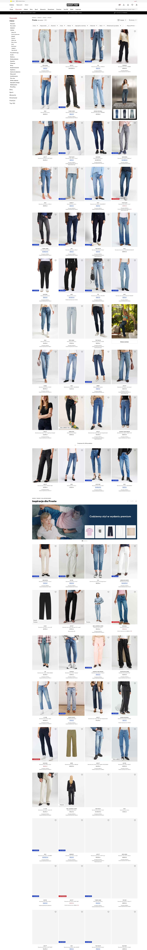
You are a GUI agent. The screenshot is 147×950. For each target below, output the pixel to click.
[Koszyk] (137, 5)
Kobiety (12, 4)
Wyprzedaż (43, 25)
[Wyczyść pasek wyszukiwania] (136, 9)
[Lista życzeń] (132, 5)
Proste (49, 17)
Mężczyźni (19, 4)
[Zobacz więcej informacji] (45, 73)
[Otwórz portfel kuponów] (119, 5)
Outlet (13, 1)
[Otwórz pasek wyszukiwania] (116, 9)
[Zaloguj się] (124, 5)
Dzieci (26, 4)
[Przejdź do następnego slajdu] (136, 501)
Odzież (39, 17)
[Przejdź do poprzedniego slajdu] (127, 501)
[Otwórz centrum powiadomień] (128, 5)
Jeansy (44, 17)
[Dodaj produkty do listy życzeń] (56, 31)
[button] (122, 20)
